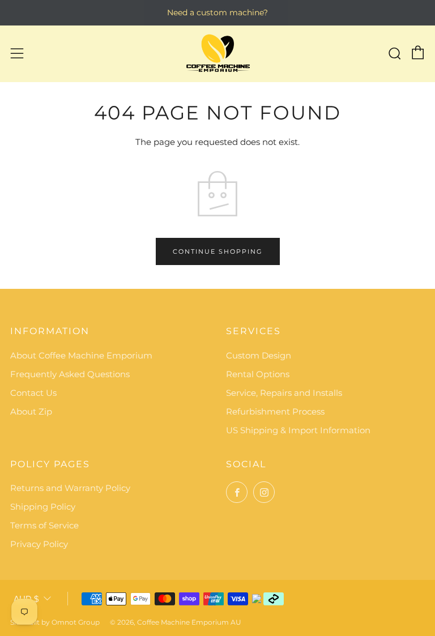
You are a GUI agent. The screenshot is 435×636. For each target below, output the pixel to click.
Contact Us (33, 392)
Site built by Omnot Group (55, 622)
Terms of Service (44, 525)
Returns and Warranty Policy (70, 488)
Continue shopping (218, 251)
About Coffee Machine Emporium (81, 355)
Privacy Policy (39, 544)
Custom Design (258, 355)
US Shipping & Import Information (298, 430)
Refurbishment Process (275, 411)
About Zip (31, 411)
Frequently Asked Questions (70, 374)
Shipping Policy (42, 506)
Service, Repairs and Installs (284, 392)
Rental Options (257, 374)
